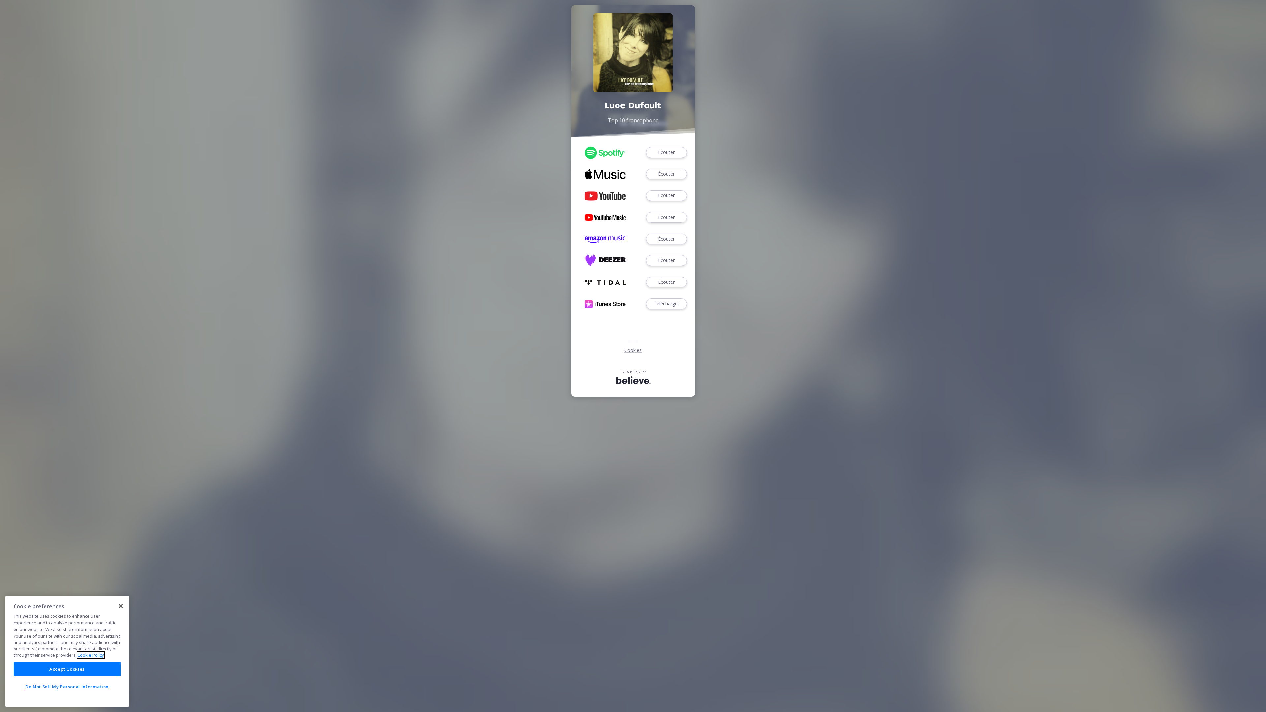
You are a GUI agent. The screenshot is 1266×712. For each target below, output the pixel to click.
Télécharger (666, 303)
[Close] (120, 606)
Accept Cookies (67, 669)
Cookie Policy (90, 655)
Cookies (633, 350)
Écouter (666, 152)
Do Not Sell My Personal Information (67, 687)
